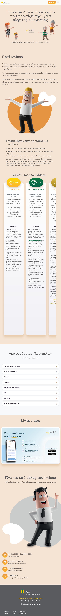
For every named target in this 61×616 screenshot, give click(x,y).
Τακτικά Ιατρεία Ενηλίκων (12, 366)
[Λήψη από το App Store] (51, 449)
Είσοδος (51, 2)
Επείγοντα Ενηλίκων (10, 371)
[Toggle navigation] (58, 2)
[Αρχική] (5, 2)
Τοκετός (6, 382)
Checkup (6, 377)
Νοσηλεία (7, 398)
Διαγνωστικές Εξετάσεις (12, 387)
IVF (5, 393)
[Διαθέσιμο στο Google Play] (51, 453)
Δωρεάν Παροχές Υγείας (11, 404)
